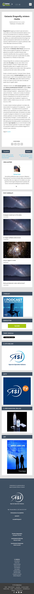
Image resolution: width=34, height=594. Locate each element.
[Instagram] (18, 592)
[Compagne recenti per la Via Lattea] (17, 204)
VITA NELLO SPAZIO (25, 587)
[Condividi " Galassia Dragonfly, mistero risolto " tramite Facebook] (12, 144)
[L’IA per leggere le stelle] (17, 250)
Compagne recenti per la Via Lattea (12, 215)
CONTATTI (17, 516)
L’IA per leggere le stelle (9, 260)
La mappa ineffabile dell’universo (12, 237)
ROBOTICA (13, 590)
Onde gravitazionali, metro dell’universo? (14, 283)
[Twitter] (16, 592)
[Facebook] (14, 592)
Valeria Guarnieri (17, 545)
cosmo (23, 22)
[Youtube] (21, 592)
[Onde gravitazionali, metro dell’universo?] (17, 272)
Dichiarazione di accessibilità (17, 513)
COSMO (11, 588)
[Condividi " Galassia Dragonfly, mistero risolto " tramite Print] (21, 144)
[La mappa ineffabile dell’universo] (17, 227)
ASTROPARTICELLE (26, 588)
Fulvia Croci (18, 22)
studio (9, 131)
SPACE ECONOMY (11, 587)
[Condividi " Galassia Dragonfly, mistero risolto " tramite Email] (18, 144)
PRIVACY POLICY (19, 590)
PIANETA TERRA (6, 588)
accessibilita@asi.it (17, 519)
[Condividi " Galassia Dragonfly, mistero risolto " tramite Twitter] (15, 144)
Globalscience (19, 585)
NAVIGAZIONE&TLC (18, 588)
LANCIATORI (18, 587)
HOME (6, 587)
